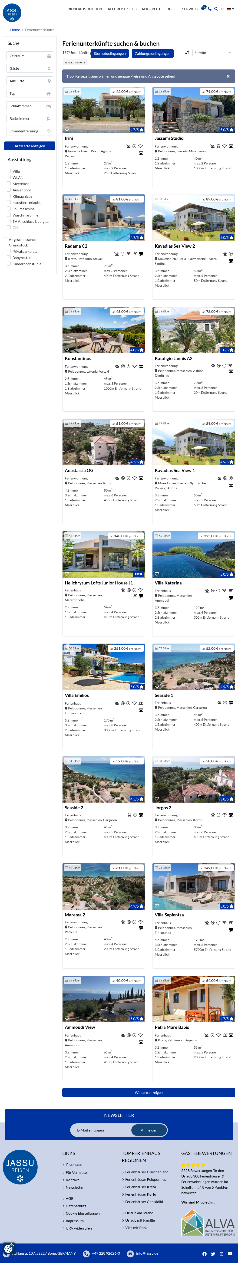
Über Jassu (74, 1165)
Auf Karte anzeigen (30, 146)
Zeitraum (17, 55)
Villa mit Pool (136, 1227)
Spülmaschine (24, 209)
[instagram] (221, 1254)
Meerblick (21, 183)
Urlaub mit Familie (140, 1220)
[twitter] (213, 1254)
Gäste (14, 68)
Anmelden (149, 1130)
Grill (16, 227)
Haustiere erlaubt (27, 202)
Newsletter (75, 1187)
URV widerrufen (79, 1228)
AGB (69, 1198)
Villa (16, 171)
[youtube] (231, 1254)
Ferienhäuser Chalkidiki (144, 1201)
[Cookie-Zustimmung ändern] (9, 1248)
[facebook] (204, 1254)
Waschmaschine (25, 215)
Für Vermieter (77, 1172)
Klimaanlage (22, 196)
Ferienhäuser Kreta (140, 1186)
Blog (171, 9)
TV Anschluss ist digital (31, 221)
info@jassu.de (147, 1253)
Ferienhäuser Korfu (140, 1194)
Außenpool (22, 190)
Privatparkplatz (25, 251)
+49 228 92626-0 (106, 1253)
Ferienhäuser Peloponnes (145, 1179)
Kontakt (72, 1180)
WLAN (18, 177)
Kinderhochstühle (27, 264)
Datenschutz (76, 1206)
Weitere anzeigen (149, 1092)
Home (15, 29)
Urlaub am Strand (139, 1213)
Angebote (151, 9)
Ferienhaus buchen (82, 9)
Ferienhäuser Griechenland (147, 1172)
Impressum (75, 1220)
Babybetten (22, 257)
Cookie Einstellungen (83, 1213)
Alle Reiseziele (122, 9)
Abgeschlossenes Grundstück (22, 242)
